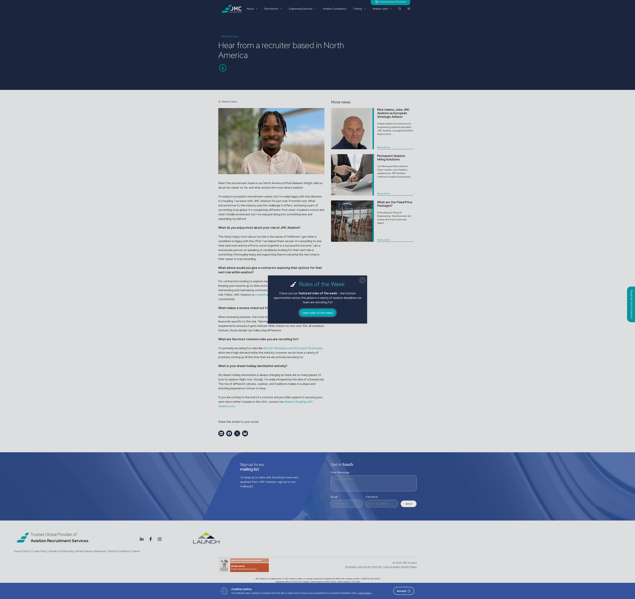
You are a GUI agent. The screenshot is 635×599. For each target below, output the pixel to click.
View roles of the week (317, 313)
